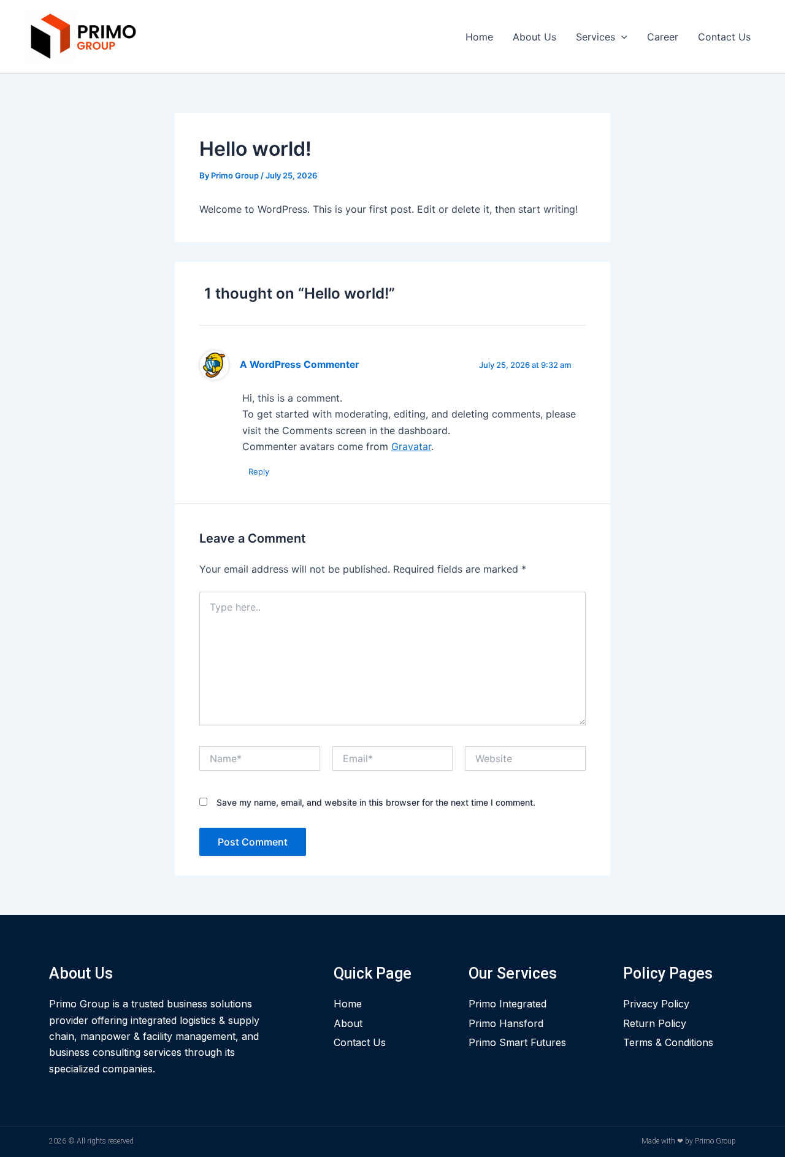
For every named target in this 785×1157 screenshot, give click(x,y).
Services (595, 37)
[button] (621, 36)
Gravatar (411, 446)
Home (479, 37)
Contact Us (724, 37)
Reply (258, 471)
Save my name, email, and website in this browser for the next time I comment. (375, 802)
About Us (534, 37)
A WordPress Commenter (299, 364)
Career (662, 37)
